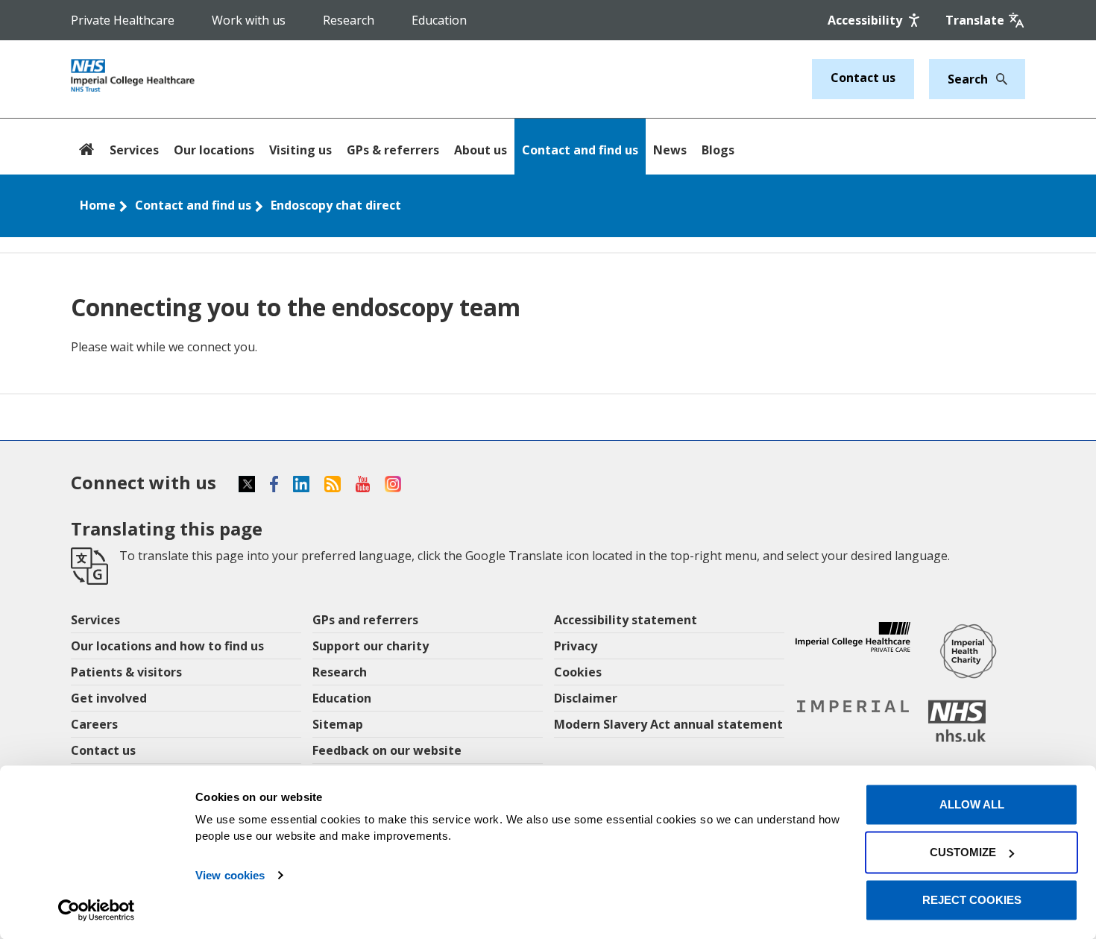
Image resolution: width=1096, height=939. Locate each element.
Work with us (249, 20)
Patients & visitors (126, 672)
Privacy (575, 646)
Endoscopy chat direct (336, 205)
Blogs (718, 150)
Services (134, 150)
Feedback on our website (387, 750)
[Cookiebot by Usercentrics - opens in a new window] (96, 910)
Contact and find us (580, 150)
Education (439, 20)
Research (348, 20)
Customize (963, 852)
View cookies (230, 875)
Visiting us (300, 150)
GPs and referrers (365, 620)
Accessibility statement (625, 620)
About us (480, 150)
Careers (94, 724)
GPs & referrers (393, 150)
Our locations (214, 150)
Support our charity (370, 646)
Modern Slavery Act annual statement (668, 724)
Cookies (578, 672)
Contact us (863, 77)
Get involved (109, 698)
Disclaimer (585, 698)
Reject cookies (971, 900)
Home (98, 205)
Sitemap (337, 724)
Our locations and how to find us (167, 646)
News (670, 150)
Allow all (971, 804)
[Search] (998, 79)
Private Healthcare (122, 20)
